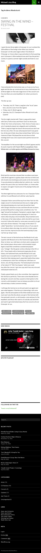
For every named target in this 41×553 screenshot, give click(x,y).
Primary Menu (38, 2)
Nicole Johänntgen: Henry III (9, 463)
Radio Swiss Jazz (6, 520)
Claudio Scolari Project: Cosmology (11, 468)
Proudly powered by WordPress (9, 550)
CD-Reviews (4, 485)
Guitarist (3, 492)
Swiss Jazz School (6, 513)
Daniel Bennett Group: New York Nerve (12, 457)
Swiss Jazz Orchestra (7, 511)
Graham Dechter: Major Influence (11, 437)
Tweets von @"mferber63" (9, 408)
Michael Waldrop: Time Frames (10, 447)
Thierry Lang (30, 313)
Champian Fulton (18, 311)
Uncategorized (5, 499)
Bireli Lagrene (7, 311)
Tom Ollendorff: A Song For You (10, 452)
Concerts (4, 18)
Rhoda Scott (7, 313)
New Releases (5, 442)
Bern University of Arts (8, 515)
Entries (4, 535)
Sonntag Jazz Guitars (7, 518)
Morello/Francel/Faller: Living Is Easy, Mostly (14, 431)
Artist (2, 482)
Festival (28, 311)
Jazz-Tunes (4, 496)
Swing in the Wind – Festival (17, 23)
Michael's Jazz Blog (8, 2)
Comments (5, 538)
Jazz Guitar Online (6, 516)
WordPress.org (5, 542)
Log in (2, 531)
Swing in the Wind (18, 313)
